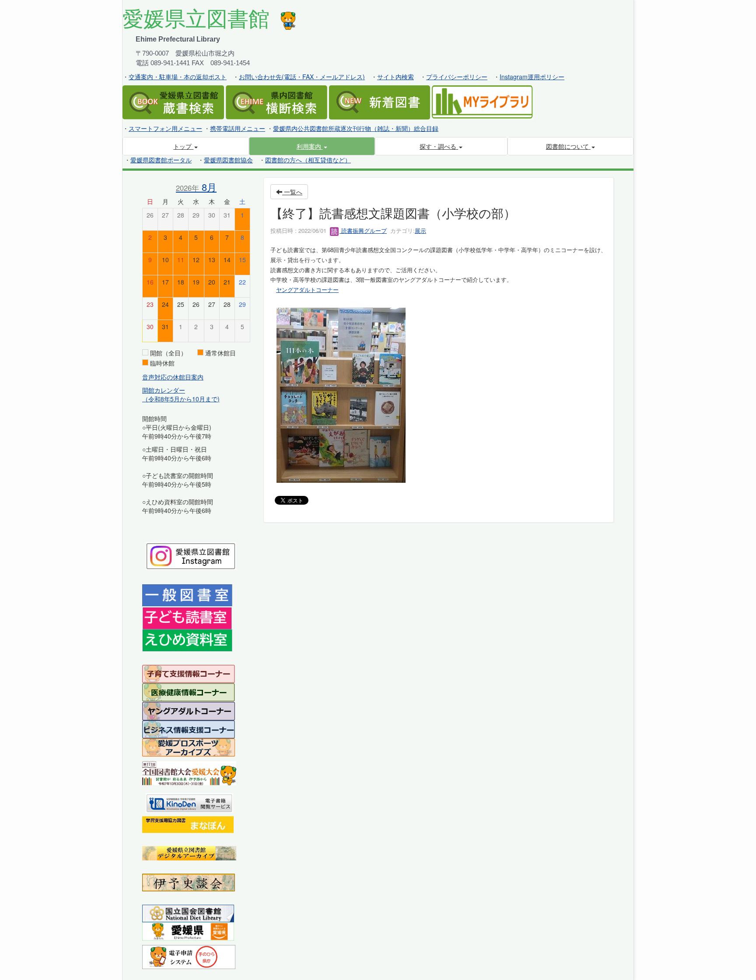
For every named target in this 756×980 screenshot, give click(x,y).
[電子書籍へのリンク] (189, 801)
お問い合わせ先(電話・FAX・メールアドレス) (302, 76)
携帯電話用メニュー (237, 128)
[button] (312, 146)
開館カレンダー (163, 390)
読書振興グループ (363, 230)
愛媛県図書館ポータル (161, 159)
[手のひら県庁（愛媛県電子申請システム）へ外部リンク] (188, 956)
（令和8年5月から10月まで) (181, 398)
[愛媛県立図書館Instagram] (191, 555)
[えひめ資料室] (187, 639)
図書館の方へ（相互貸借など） (308, 159)
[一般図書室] (187, 594)
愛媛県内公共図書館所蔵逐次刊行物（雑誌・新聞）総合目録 (355, 128)
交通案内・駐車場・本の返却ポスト (178, 76)
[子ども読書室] (187, 617)
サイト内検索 (395, 76)
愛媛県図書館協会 (228, 159)
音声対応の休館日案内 (172, 376)
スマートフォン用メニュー (165, 128)
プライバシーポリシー (456, 76)
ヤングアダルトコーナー (307, 289)
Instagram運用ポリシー (532, 76)
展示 (420, 230)
